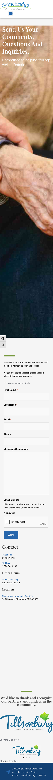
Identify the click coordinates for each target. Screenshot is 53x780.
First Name (11, 389)
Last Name (10, 404)
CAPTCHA (9, 513)
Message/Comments (16, 449)
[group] (26, 722)
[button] (10, 13)
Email (7, 419)
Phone (8, 434)
